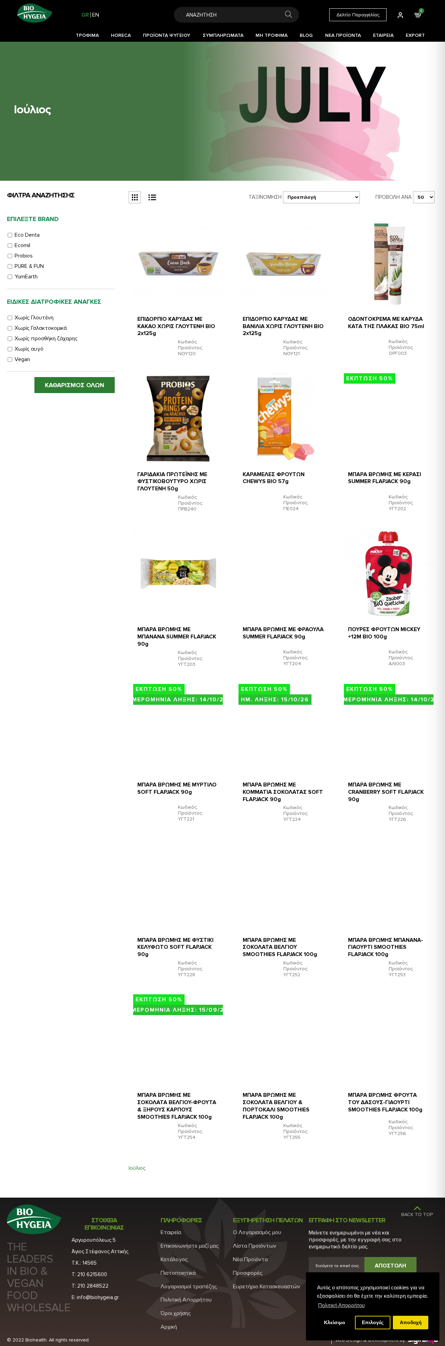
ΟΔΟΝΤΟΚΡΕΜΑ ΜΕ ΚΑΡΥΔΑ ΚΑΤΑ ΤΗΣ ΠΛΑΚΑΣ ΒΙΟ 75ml (386, 323)
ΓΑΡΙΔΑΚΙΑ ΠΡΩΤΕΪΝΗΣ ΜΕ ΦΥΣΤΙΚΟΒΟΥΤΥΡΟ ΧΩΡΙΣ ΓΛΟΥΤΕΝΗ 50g (172, 481)
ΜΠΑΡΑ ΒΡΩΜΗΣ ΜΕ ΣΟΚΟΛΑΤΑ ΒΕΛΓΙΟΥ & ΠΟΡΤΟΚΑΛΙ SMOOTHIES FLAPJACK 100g (276, 1106)
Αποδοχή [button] (411, 1322)
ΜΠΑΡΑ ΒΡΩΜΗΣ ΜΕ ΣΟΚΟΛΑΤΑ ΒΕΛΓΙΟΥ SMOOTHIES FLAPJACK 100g (280, 947)
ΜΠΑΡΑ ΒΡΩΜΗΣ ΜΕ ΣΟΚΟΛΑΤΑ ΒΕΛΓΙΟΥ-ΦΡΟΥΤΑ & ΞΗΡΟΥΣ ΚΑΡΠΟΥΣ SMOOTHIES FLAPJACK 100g (176, 1106)
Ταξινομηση (265, 197)
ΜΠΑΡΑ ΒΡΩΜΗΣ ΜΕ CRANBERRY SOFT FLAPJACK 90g (386, 792)
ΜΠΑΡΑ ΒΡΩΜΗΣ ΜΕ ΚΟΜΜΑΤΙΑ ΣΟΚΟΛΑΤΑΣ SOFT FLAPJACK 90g (283, 792)
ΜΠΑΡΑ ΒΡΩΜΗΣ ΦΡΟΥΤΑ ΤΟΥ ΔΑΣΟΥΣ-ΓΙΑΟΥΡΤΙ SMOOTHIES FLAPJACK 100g (385, 1102)
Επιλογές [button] (372, 1322)
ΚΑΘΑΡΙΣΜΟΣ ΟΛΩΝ (74, 385)
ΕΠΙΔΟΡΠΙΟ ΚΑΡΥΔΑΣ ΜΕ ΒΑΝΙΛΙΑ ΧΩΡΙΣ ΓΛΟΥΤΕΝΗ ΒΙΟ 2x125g (283, 326)
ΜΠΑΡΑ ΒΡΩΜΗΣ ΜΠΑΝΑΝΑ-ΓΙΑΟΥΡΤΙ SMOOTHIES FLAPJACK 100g (385, 947)
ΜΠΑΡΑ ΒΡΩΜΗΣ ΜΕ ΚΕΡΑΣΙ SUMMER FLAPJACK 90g (384, 478)
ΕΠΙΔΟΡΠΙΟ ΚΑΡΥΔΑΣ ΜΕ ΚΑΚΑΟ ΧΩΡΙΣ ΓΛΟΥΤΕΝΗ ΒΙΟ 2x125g (176, 326)
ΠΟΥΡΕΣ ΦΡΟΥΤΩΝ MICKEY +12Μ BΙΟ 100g (384, 633)
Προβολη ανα (393, 197)
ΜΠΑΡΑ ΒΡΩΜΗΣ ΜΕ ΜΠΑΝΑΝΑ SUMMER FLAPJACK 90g (176, 636)
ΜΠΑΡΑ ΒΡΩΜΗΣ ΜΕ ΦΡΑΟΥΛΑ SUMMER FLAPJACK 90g (283, 633)
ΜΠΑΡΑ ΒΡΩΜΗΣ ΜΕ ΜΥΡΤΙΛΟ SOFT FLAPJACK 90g (177, 788)
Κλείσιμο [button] (334, 1322)
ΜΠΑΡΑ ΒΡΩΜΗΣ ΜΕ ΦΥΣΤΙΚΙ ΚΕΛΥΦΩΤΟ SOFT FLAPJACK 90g (175, 947)
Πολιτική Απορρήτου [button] (341, 1305)
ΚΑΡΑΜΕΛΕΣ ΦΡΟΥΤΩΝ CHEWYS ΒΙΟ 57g (274, 478)
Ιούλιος (137, 1168)
